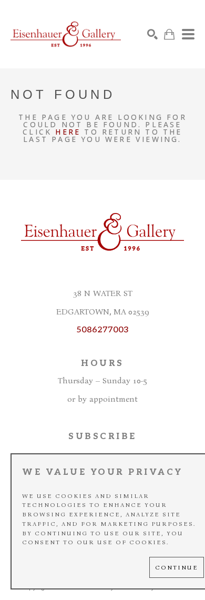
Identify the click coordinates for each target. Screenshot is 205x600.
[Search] (152, 34)
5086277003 (102, 330)
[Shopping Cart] (169, 34)
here (67, 132)
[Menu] (188, 34)
